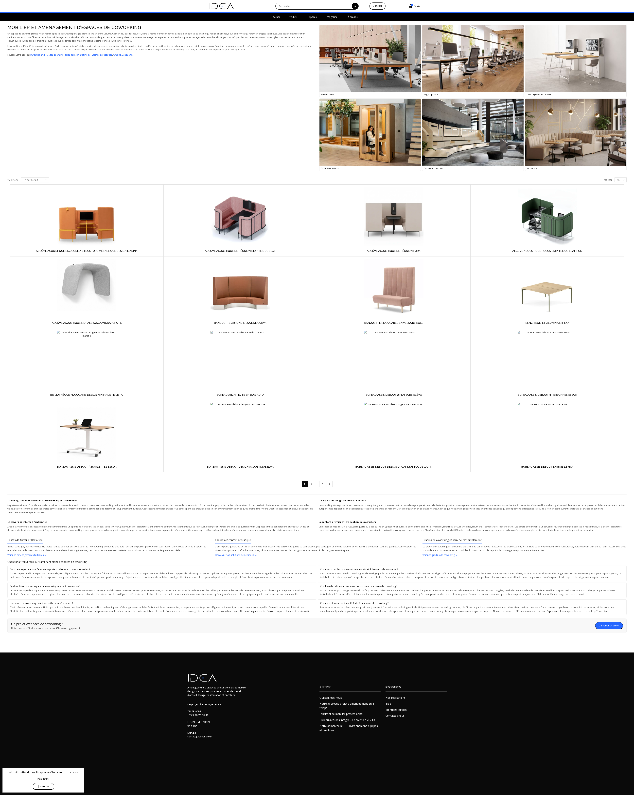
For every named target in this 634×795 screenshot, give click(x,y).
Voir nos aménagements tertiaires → (27, 554)
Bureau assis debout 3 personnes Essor (547, 394)
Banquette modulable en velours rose (393, 322)
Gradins (117, 54)
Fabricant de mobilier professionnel (341, 714)
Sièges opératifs (55, 54)
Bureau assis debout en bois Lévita (547, 466)
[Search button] (355, 6)
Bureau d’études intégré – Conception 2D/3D (347, 720)
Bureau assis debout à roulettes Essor (87, 466)
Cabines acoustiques (101, 54)
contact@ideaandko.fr (199, 736)
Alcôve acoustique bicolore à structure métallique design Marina (87, 251)
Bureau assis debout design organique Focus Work (393, 466)
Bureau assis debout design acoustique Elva (240, 466)
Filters (14, 179)
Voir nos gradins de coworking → (440, 554)
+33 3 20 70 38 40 (198, 715)
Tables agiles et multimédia (77, 54)
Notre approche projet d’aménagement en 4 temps (346, 706)
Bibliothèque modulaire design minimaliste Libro (86, 394)
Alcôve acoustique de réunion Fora (394, 251)
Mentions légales (396, 710)
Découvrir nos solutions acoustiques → (236, 554)
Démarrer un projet (609, 625)
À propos (353, 16)
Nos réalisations (395, 698)
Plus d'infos (43, 778)
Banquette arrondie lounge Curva (240, 322)
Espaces (312, 16)
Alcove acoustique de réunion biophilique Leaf (240, 251)
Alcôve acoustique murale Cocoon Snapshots (87, 322)
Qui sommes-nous (330, 698)
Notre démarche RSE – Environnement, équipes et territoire (348, 728)
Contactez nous (395, 715)
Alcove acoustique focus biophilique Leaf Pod (547, 251)
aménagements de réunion (259, 611)
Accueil (276, 16)
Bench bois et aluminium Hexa (547, 322)
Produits (293, 16)
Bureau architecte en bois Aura (240, 394)
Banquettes (128, 54)
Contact (377, 6)
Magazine (332, 16)
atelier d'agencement (550, 611)
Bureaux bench (38, 54)
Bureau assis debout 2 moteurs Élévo (394, 394)
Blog (388, 703)
